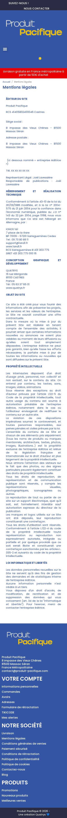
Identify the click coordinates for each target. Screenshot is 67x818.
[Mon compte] (28, 60)
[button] (5, 49)
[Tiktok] (48, 3)
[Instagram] (42, 3)
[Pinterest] (37, 3)
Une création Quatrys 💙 (34, 814)
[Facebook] (31, 3)
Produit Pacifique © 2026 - (33, 811)
